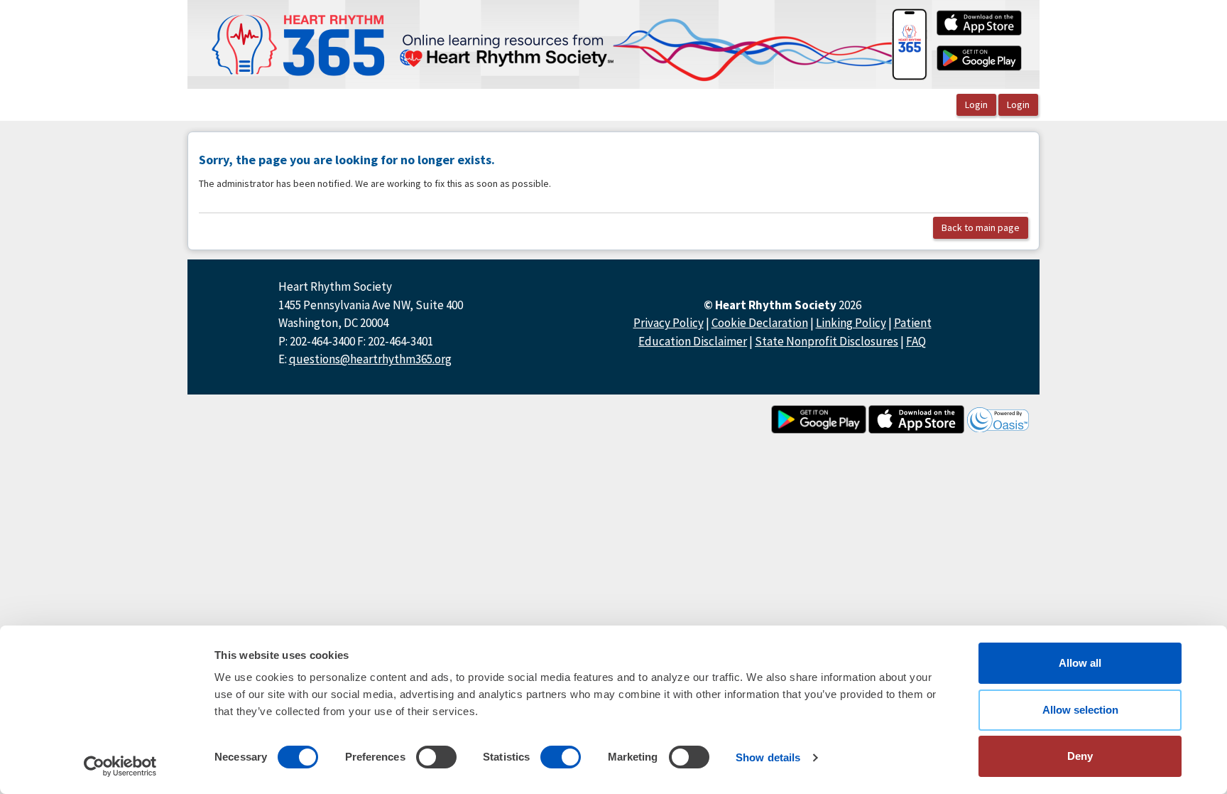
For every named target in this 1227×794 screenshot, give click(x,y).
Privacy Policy (668, 323)
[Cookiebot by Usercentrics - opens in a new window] (120, 766)
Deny (1080, 756)
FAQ (916, 341)
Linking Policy (851, 323)
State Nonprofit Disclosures (826, 341)
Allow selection (1080, 710)
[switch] (436, 757)
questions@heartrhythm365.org (370, 359)
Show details (768, 757)
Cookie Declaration (759, 323)
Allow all (1080, 663)
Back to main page (981, 227)
